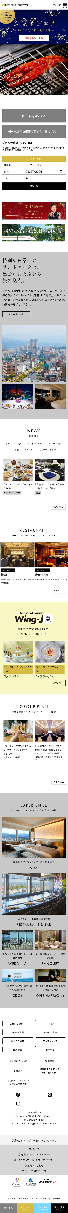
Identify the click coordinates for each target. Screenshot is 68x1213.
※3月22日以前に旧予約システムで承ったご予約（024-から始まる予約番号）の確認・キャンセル (33, 149)
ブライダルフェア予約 (42, 1208)
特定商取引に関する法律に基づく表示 (50, 1071)
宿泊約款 (49, 1061)
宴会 (16, 449)
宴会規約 (18, 1070)
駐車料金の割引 (17, 1023)
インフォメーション (47, 449)
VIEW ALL (58, 506)
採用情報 (17, 1049)
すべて (9, 443)
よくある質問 (17, 1032)
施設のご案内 (50, 1032)
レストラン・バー (35, 443)
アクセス (50, 1023)
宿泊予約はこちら (34, 116)
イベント (29, 449)
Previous (5, 469)
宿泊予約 (8, 1208)
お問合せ (50, 1049)
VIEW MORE (16, 314)
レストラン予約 (26, 1208)
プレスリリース (50, 1040)
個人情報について (18, 1061)
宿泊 (20, 443)
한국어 (55, 8)
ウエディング (55, 443)
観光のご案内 (17, 1040)
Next (62, 469)
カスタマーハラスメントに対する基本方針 (18, 1082)
